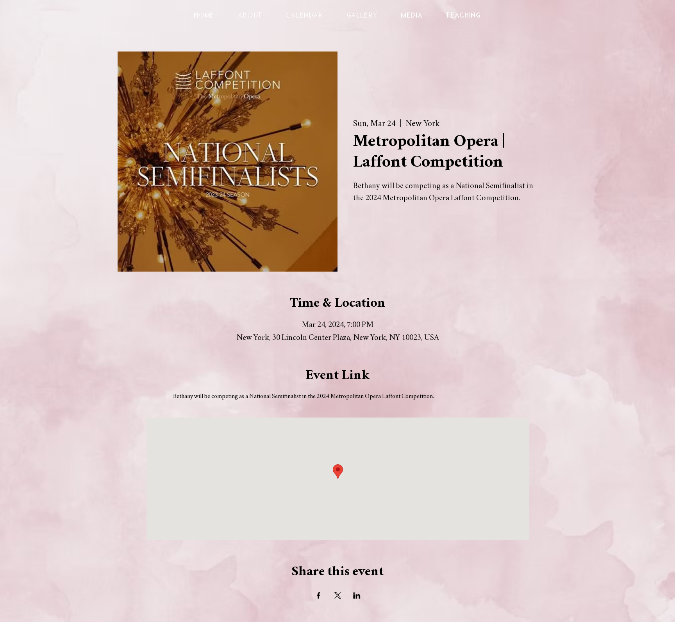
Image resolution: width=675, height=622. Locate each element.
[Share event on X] (337, 595)
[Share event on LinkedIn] (357, 595)
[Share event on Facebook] (318, 595)
